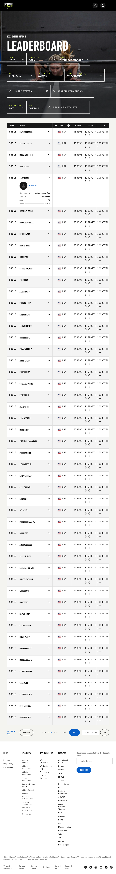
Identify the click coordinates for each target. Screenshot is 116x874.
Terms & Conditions (7, 867)
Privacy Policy (22, 867)
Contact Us (26, 814)
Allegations (8, 767)
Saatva (61, 780)
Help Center (27, 811)
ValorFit (61, 834)
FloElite (61, 841)
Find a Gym (44, 772)
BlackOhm (62, 831)
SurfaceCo (62, 801)
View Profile (33, 186)
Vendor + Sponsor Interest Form (27, 796)
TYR (59, 838)
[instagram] (95, 867)
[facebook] (85, 867)
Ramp (60, 820)
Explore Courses (43, 777)
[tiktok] (111, 867)
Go (105, 732)
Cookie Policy (34, 867)
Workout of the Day (46, 767)
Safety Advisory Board (28, 785)
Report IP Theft (68, 867)
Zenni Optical (63, 784)
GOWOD (61, 797)
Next (74, 732)
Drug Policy (8, 764)
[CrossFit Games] (9, 5)
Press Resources (26, 779)
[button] (110, 5)
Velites (61, 770)
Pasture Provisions (62, 792)
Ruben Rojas (63, 845)
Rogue (61, 766)
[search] (95, 5)
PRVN (60, 813)
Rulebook (7, 760)
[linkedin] (106, 867)
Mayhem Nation (64, 827)
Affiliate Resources (26, 773)
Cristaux (61, 816)
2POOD (61, 777)
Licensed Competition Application (27, 804)
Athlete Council (28, 790)
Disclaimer (47, 867)
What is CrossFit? (44, 761)
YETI (60, 773)
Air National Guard (63, 761)
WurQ (60, 823)
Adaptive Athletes (25, 761)
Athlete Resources (26, 767)
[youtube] (101, 867)
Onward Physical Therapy (61, 806)
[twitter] (90, 867)
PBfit (60, 788)
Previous (26, 732)
